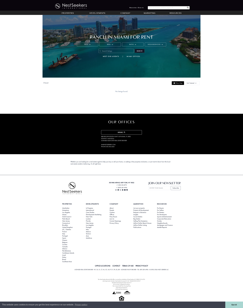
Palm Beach (66, 219)
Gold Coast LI (66, 217)
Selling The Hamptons (140, 221)
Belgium (64, 242)
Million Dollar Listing (140, 225)
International (90, 210)
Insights (135, 215)
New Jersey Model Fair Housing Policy (122, 286)
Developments (97, 13)
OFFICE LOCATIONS (102, 266)
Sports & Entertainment (164, 217)
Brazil (64, 259)
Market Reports (162, 227)
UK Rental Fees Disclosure (121, 289)
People (112, 210)
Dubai (64, 257)
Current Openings (115, 221)
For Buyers (160, 208)
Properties (68, 13)
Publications (137, 227)
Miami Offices (133, 56)
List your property (139, 208)
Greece (64, 240)
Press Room (113, 217)
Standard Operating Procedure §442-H (121, 282)
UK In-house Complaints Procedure (121, 284)
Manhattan (65, 208)
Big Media (136, 219)
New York (89, 217)
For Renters (160, 212)
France (64, 232)
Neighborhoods (162, 223)
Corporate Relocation (164, 219)
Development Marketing (93, 215)
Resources (175, 13)
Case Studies (90, 212)
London (88, 219)
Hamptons (65, 210)
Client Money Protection (121, 287)
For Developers (162, 215)
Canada (65, 247)
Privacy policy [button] (81, 305)
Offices (112, 215)
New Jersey (66, 221)
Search (140, 51)
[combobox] (167, 7)
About (112, 208)
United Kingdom (67, 227)
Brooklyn (65, 225)
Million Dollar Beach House (142, 223)
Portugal (65, 236)
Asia (87, 236)
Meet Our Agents (111, 56)
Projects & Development (141, 210)
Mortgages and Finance (165, 225)
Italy (63, 234)
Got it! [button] (234, 305)
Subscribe (176, 188)
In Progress (89, 208)
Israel (64, 255)
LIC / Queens (66, 230)
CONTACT (116, 266)
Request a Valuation (139, 212)
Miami (64, 215)
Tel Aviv (88, 234)
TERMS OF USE (128, 266)
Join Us (112, 219)
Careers (112, 212)
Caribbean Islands (68, 253)
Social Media (137, 217)
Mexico (64, 249)
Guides (159, 221)
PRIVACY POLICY (142, 266)
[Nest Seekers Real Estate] (69, 6)
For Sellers (160, 210)
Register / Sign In (136, 7)
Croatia (64, 245)
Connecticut (66, 223)
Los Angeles (66, 212)
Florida (88, 221)
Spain (64, 238)
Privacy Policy (114, 223)
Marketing (149, 13)
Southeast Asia (67, 262)
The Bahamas (66, 251)
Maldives (89, 238)
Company (125, 13)
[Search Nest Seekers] (188, 8)
